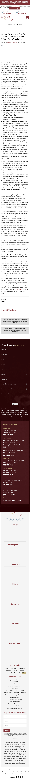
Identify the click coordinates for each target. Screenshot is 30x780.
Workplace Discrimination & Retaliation (15, 680)
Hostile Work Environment (11, 692)
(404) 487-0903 (18, 289)
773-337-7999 (8, 465)
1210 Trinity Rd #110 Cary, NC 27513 (10, 491)
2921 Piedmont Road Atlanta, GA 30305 (10, 432)
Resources (21, 670)
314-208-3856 (8, 485)
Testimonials (9, 670)
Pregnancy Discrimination (15, 699)
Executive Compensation (15, 686)
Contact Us (17, 673)
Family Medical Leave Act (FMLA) (15, 690)
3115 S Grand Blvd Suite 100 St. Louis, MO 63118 (12, 481)
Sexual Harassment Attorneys (15, 708)
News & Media (8, 673)
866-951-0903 (8, 447)
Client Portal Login (14, 8)
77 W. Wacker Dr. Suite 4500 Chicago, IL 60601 (13, 462)
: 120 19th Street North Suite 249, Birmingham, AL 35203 (13, 443)
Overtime (23, 692)
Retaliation (8, 695)
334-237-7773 (23, 12)
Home (6, 668)
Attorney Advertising (7, 771)
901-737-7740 (8, 475)
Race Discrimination (15, 701)
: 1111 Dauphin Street (13, 451)
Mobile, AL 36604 (9, 453)
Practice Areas (21, 668)
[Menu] (27, 17)
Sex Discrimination (15, 706)
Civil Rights (15, 688)
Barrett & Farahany (12, 42)
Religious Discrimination (15, 704)
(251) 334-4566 (8, 455)
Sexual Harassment (15, 684)
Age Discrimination (15, 697)
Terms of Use (16, 771)
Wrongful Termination (19, 695)
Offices (24, 673)
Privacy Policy (24, 771)
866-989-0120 (7, 12)
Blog (15, 670)
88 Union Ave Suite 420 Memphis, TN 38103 (11, 472)
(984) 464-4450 (9, 495)
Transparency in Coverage (11, 774)
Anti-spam (22, 774)
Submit (15, 404)
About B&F (13, 668)
